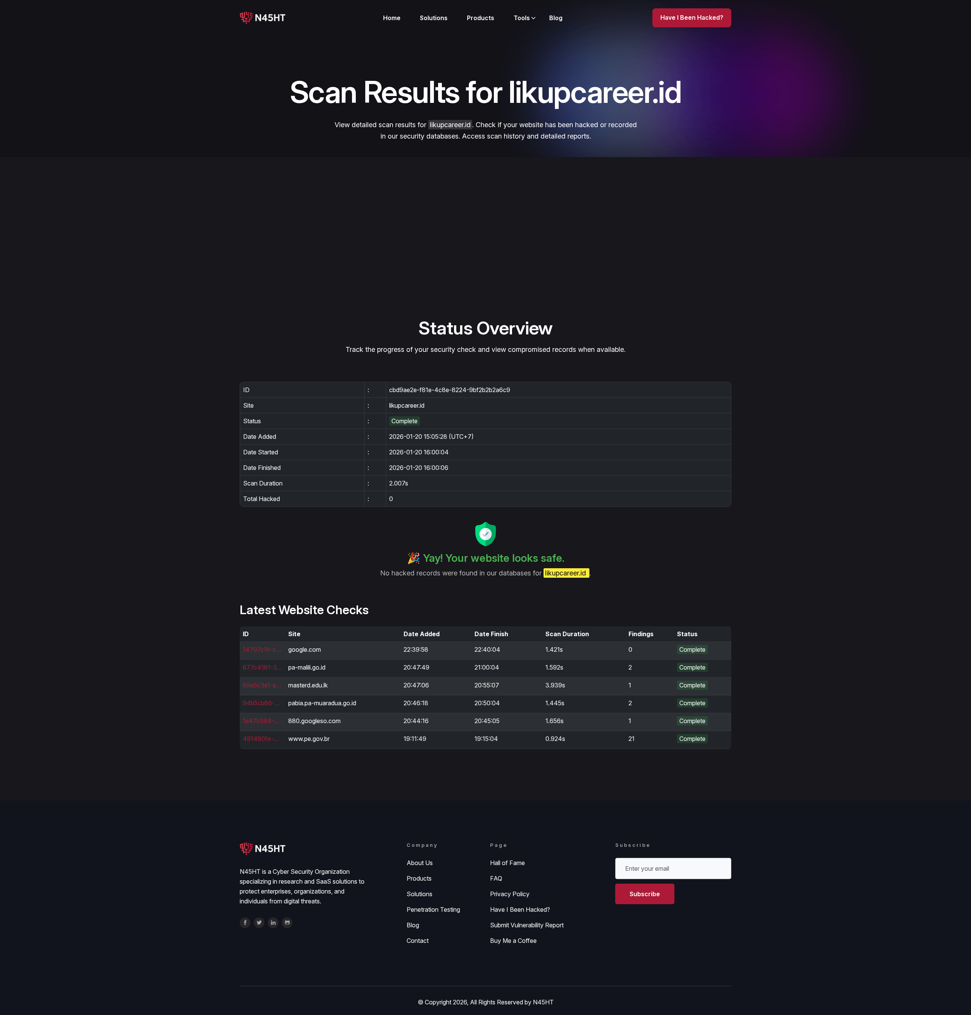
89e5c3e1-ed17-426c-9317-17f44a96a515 (262, 685)
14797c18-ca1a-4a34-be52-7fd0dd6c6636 (262, 649)
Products (480, 18)
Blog (555, 18)
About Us (420, 863)
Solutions (434, 18)
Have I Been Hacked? (520, 909)
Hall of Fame (507, 863)
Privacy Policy (509, 894)
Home (392, 18)
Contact (418, 940)
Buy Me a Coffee (513, 940)
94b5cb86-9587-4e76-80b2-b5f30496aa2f (262, 703)
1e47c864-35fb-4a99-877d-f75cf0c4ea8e (262, 721)
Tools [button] (522, 18)
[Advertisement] (485, 259)
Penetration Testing (433, 909)
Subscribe (645, 894)
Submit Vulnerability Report (527, 925)
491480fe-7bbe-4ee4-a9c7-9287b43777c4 (262, 738)
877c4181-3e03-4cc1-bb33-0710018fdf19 (262, 667)
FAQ (496, 878)
